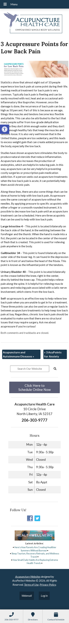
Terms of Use (31, 584)
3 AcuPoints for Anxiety (53, 354)
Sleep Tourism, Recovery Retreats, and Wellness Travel (35, 555)
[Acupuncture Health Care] (34, 23)
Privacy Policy (48, 584)
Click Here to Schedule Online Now (34, 387)
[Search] (55, 368)
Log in (44, 595)
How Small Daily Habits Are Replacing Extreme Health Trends (35, 561)
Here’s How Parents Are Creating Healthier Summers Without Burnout (35, 549)
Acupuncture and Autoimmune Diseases (18, 354)
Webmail (27, 595)
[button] (4, 129)
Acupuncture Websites (27, 576)
